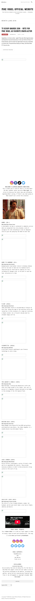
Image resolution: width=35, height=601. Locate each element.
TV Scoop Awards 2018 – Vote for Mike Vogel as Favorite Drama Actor (17, 30)
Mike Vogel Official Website (17, 9)
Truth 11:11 (17, 559)
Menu (4, 2)
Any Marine (17, 557)
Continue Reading (8, 49)
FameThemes (12, 598)
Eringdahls (13, 34)
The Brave (4, 34)
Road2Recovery (17, 553)
